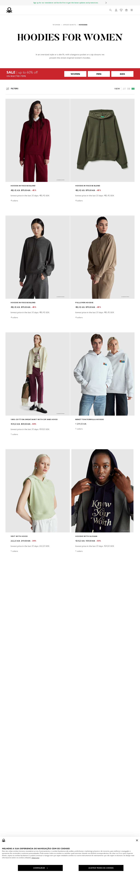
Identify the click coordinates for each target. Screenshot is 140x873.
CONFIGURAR (39, 868)
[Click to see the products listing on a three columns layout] (133, 88)
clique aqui (35, 858)
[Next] (106, 3)
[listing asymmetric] (124, 88)
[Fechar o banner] (137, 840)
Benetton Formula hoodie (89, 419)
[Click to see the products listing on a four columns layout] (128, 88)
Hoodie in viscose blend (23, 186)
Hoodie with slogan (86, 536)
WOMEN (75, 74)
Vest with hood (19, 536)
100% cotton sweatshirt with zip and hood (34, 419)
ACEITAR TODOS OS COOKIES (101, 868)
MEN (98, 74)
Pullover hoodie (84, 302)
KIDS (122, 74)
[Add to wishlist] (9, 102)
